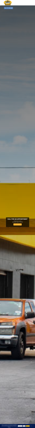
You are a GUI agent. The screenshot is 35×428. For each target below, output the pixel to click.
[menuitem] (5, 2)
